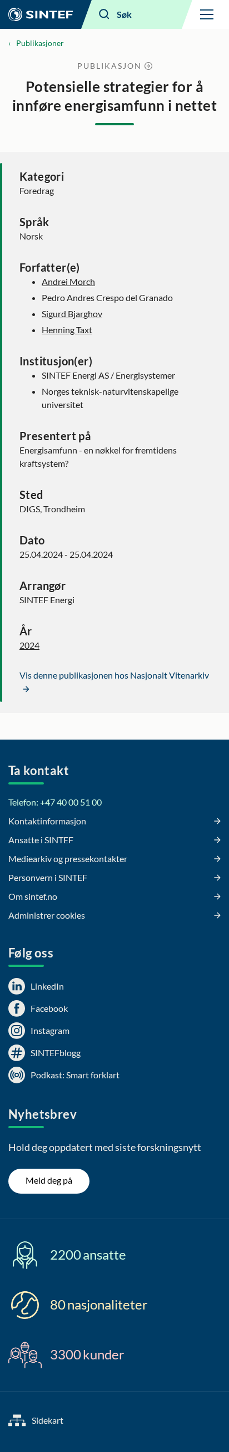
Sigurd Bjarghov (72, 313)
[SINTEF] (40, 14)
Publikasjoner (40, 43)
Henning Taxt (67, 329)
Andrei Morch (68, 281)
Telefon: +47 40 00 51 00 (55, 802)
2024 (29, 645)
